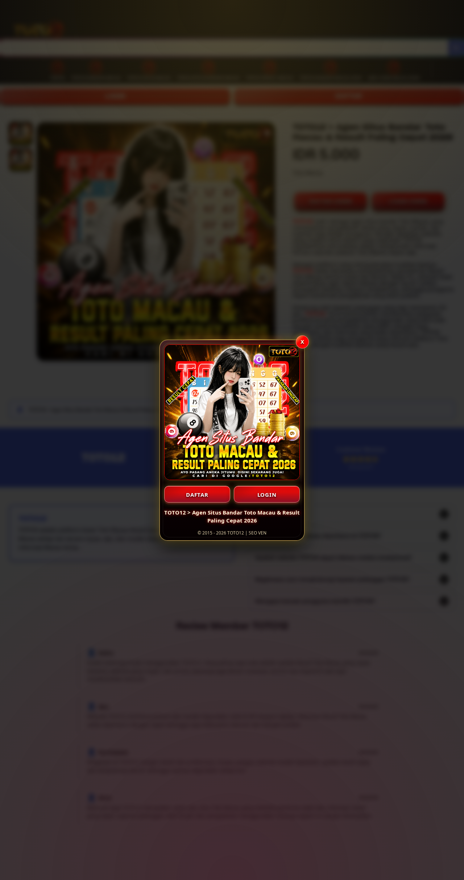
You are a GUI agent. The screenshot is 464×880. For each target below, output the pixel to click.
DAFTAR (197, 494)
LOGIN (267, 494)
